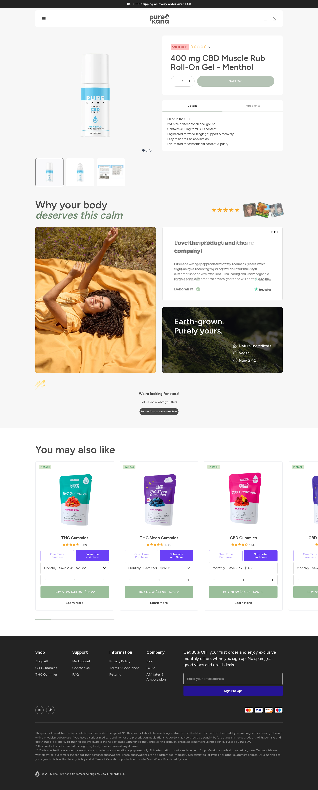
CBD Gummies (243, 537)
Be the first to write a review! (159, 411)
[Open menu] (44, 18)
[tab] (192, 105)
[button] (143, 150)
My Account (81, 661)
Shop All (41, 661)
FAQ (75, 674)
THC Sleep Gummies (159, 537)
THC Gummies (75, 537)
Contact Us (81, 668)
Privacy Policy (119, 661)
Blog (149, 661)
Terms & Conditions (124, 668)
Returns (115, 674)
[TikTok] (50, 710)
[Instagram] (39, 710)
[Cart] (265, 18)
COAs (150, 668)
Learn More (75, 603)
